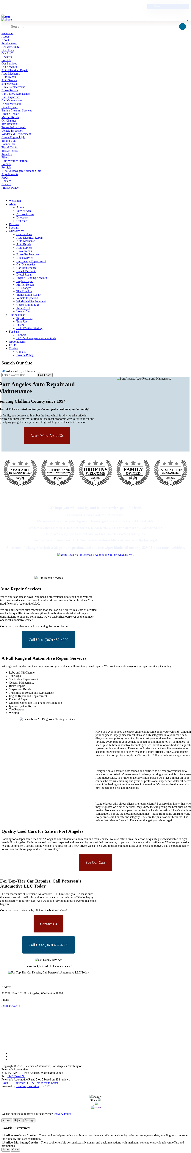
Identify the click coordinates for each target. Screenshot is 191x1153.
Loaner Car (8, 144)
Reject (17, 1120)
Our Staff (6, 53)
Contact (6, 181)
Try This (35, 1082)
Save (6, 1149)
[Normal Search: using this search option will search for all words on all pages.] (38, 372)
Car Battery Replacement (16, 93)
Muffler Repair (10, 117)
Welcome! (7, 33)
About (5, 36)
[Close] (96, 1104)
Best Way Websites (27, 1086)
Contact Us (48, 924)
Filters (5, 157)
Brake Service (9, 90)
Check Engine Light (13, 137)
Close (15, 1149)
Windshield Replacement (16, 134)
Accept (7, 1120)
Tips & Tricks (9, 147)
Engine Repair (9, 113)
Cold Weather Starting (14, 160)
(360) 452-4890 (72, 6)
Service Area (9, 43)
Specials (6, 60)
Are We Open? (10, 46)
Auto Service (9, 80)
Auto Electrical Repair (14, 70)
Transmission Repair (13, 127)
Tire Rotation (9, 123)
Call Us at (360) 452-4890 (48, 640)
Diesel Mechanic (11, 103)
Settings (29, 1120)
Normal (31, 371)
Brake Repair (9, 83)
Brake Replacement (13, 87)
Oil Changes (8, 120)
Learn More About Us (47, 435)
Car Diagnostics (10, 97)
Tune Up (6, 154)
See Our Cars (96, 862)
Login (5, 1082)
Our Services (9, 63)
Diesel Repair (9, 107)
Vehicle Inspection (12, 130)
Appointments (9, 174)
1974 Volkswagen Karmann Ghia (21, 170)
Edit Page (20, 1082)
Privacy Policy (10, 187)
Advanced (12, 371)
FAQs (5, 177)
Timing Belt (8, 140)
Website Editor (49, 1082)
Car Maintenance (11, 100)
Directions (7, 50)
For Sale (6, 164)
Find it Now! (44, 375)
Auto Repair (8, 76)
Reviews (6, 56)
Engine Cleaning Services (16, 110)
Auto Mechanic (10, 73)
